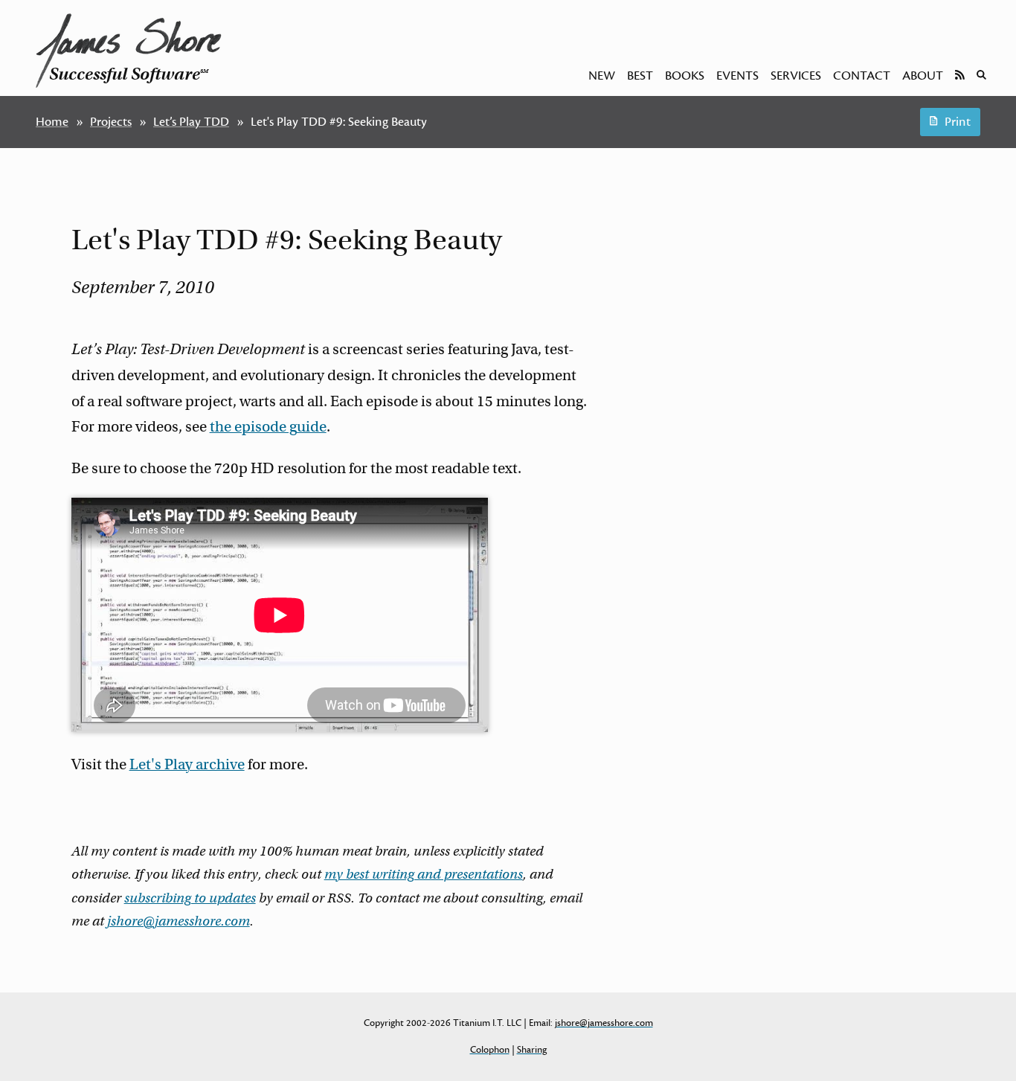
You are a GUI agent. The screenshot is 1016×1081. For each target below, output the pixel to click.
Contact (861, 76)
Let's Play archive (187, 764)
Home (52, 122)
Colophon (489, 1050)
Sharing (532, 1050)
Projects (111, 122)
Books (684, 76)
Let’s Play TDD (191, 122)
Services (796, 76)
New (601, 76)
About (922, 76)
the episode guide (268, 426)
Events (737, 76)
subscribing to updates (190, 898)
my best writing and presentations (423, 874)
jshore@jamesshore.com (178, 921)
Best (640, 76)
